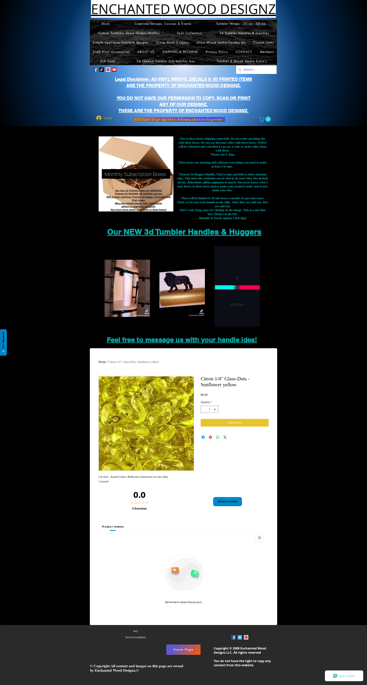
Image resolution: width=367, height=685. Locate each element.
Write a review (227, 501)
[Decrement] (203, 409)
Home (102, 362)
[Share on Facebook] (203, 437)
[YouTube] (114, 69)
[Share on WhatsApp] (217, 437)
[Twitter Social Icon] (240, 637)
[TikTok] (101, 69)
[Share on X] (225, 437)
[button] (265, 119)
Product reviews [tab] (113, 527)
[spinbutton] (209, 409)
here (243, 218)
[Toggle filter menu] (259, 537)
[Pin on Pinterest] (210, 437)
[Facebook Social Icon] (95, 69)
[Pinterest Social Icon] (108, 69)
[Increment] (215, 409)
